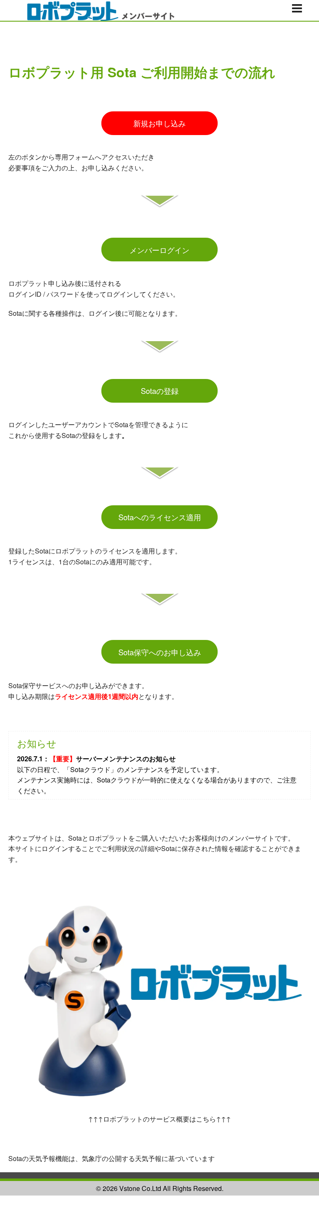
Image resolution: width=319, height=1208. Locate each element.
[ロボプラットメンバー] (95, 9)
